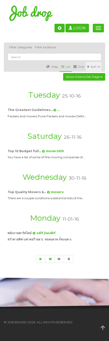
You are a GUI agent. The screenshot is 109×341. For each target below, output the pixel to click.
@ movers (55, 192)
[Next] (59, 259)
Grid (81, 67)
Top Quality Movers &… (27, 192)
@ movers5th (53, 151)
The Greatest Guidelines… (30, 110)
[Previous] (50, 259)
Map (54, 67)
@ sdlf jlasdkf (44, 233)
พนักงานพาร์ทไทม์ (20, 233)
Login (79, 28)
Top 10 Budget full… (25, 151)
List (67, 67)
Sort (93, 67)
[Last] (69, 259)
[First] (40, 259)
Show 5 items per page (83, 77)
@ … (56, 110)
